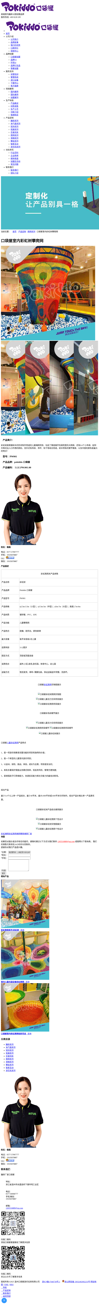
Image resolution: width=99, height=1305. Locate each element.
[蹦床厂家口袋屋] (27, 11)
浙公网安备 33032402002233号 (77, 1282)
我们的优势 (15, 45)
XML (6, 1285)
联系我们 (14, 170)
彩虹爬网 (12, 834)
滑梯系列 (14, 138)
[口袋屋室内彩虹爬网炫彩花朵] (49, 1007)
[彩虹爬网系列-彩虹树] (49, 904)
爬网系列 (14, 135)
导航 (4, 1287)
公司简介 (14, 39)
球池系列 (14, 127)
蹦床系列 (14, 121)
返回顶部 (6, 1296)
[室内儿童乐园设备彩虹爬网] (49, 955)
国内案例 (14, 92)
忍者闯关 (14, 132)
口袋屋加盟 (15, 57)
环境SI (13, 63)
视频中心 (14, 51)
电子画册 (14, 86)
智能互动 (14, 144)
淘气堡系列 (15, 124)
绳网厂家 (28, 834)
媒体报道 (14, 158)
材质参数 (14, 106)
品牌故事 (14, 42)
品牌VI (14, 60)
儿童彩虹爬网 (12, 743)
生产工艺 (14, 109)
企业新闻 (14, 156)
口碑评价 (14, 48)
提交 (3, 873)
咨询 (21, 930)
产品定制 (22, 232)
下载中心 (14, 83)
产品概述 (14, 103)
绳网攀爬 (20, 834)
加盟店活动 (15, 161)
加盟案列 (14, 97)
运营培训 (14, 74)
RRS (12, 1285)
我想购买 (14, 115)
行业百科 (14, 153)
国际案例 (14, 95)
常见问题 (14, 164)
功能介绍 (14, 112)
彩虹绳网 (5, 834)
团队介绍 (14, 173)
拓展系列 (14, 129)
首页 (8, 34)
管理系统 (14, 77)
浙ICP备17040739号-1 (51, 1282)
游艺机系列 (15, 147)
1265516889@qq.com (66, 841)
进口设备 (14, 80)
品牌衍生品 (15, 66)
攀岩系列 (14, 141)
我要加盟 (14, 68)
